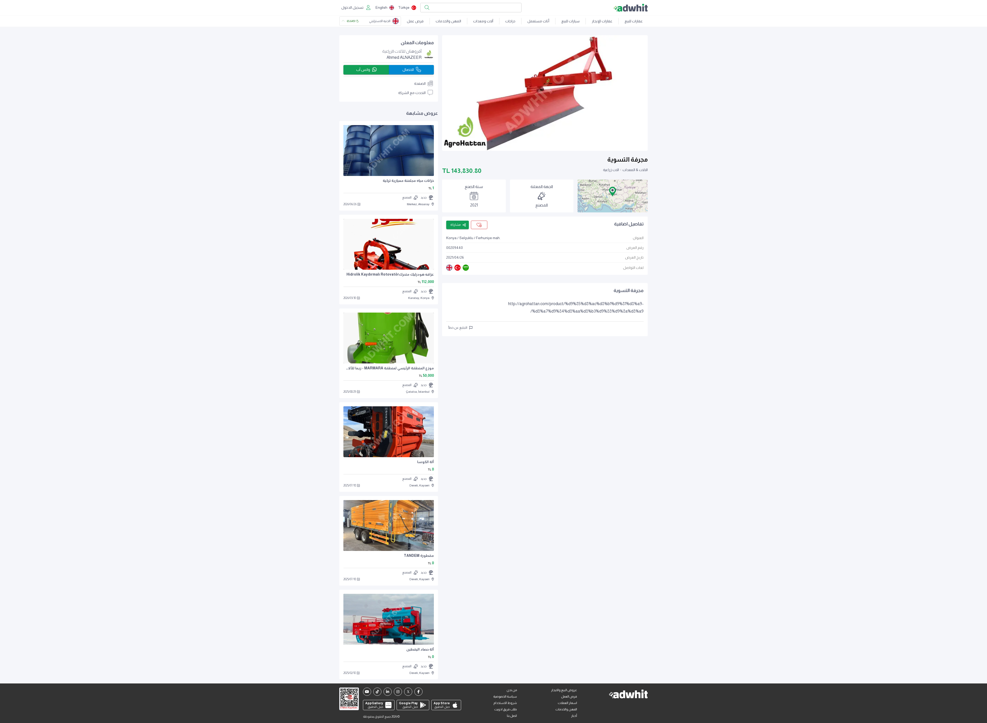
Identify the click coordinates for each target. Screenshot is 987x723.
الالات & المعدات (635, 170)
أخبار (574, 716)
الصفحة (420, 83)
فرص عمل (415, 21)
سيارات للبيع (570, 21)
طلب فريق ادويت (505, 709)
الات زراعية (611, 170)
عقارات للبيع (634, 21)
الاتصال (408, 70)
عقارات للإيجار (602, 21)
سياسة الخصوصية (505, 696)
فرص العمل (569, 696)
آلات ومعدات (483, 21)
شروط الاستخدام (505, 703)
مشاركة (455, 225)
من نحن (512, 690)
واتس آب (363, 70)
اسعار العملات (567, 703)
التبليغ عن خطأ (457, 328)
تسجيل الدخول (352, 7)
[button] (612, 191)
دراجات (510, 21)
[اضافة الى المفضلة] (479, 225)
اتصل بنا (512, 716)
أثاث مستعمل (538, 21)
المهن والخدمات (448, 21)
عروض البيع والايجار (564, 690)
